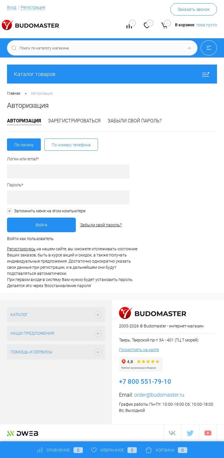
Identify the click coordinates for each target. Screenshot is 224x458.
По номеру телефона (71, 145)
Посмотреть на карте (139, 349)
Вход (11, 7)
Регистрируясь (21, 249)
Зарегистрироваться (74, 121)
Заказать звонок (194, 9)
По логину (24, 145)
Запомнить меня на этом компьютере (49, 211)
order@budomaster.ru (159, 395)
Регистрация (33, 7)
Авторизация (24, 121)
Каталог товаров (34, 74)
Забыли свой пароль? (135, 121)
